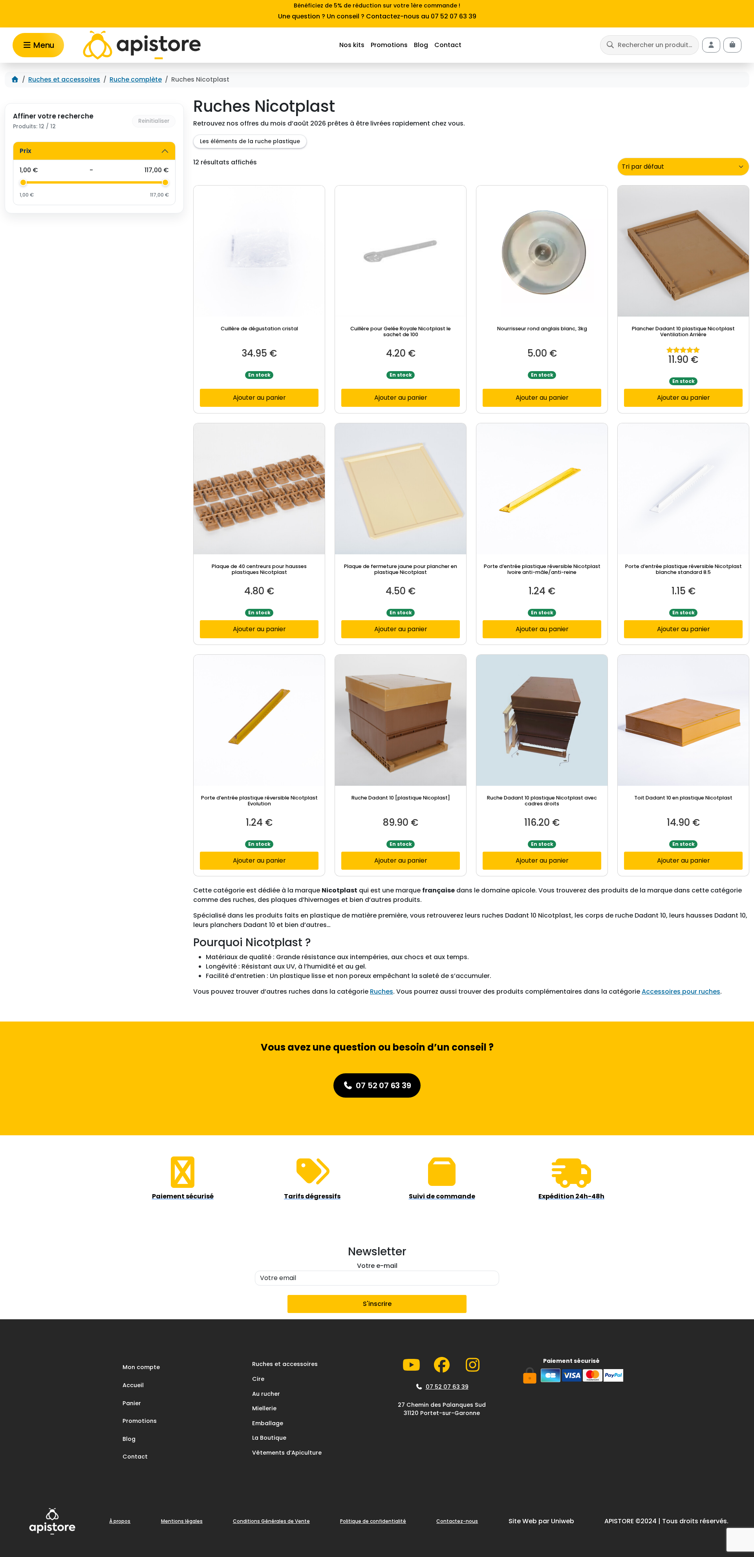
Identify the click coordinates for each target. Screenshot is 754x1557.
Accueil (133, 1385)
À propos (119, 1521)
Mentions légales (182, 1521)
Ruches (381, 991)
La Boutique (269, 1438)
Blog (421, 44)
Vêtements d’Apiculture (287, 1453)
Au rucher (266, 1394)
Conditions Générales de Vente (271, 1521)
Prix (25, 150)
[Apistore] (142, 45)
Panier (132, 1403)
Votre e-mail (377, 1265)
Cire (258, 1379)
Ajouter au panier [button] (259, 397)
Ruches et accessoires (64, 79)
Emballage (267, 1423)
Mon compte (141, 1367)
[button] (649, 45)
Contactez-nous (457, 1521)
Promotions (389, 44)
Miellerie (264, 1408)
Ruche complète (136, 79)
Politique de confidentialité (373, 1521)
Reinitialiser (154, 121)
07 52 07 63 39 (447, 1387)
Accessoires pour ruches (681, 991)
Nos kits (351, 44)
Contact (447, 44)
